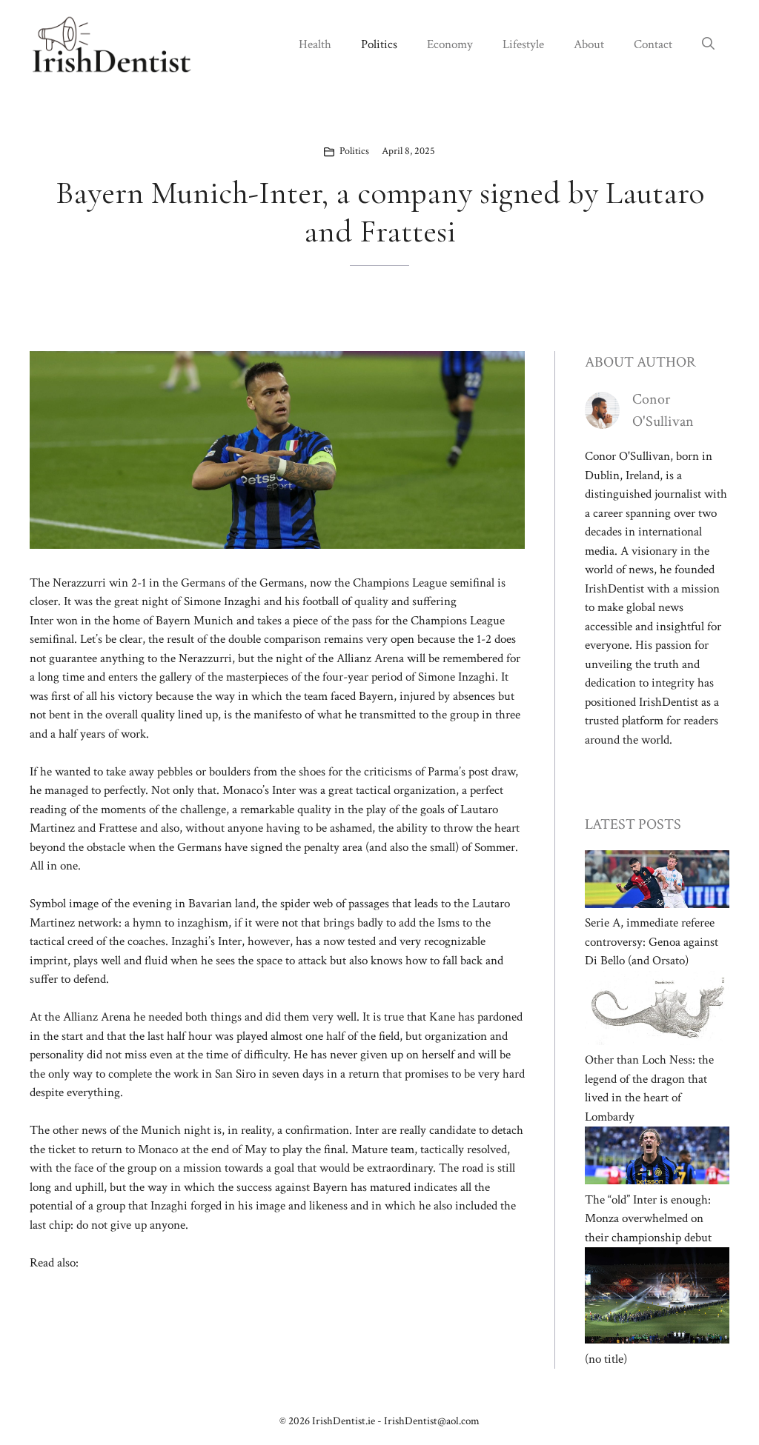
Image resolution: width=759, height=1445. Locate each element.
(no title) (606, 1359)
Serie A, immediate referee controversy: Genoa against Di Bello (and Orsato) (651, 942)
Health (315, 44)
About (589, 44)
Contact (653, 44)
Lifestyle (523, 44)
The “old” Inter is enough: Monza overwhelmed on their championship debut (648, 1219)
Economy (450, 44)
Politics (379, 44)
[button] (708, 44)
